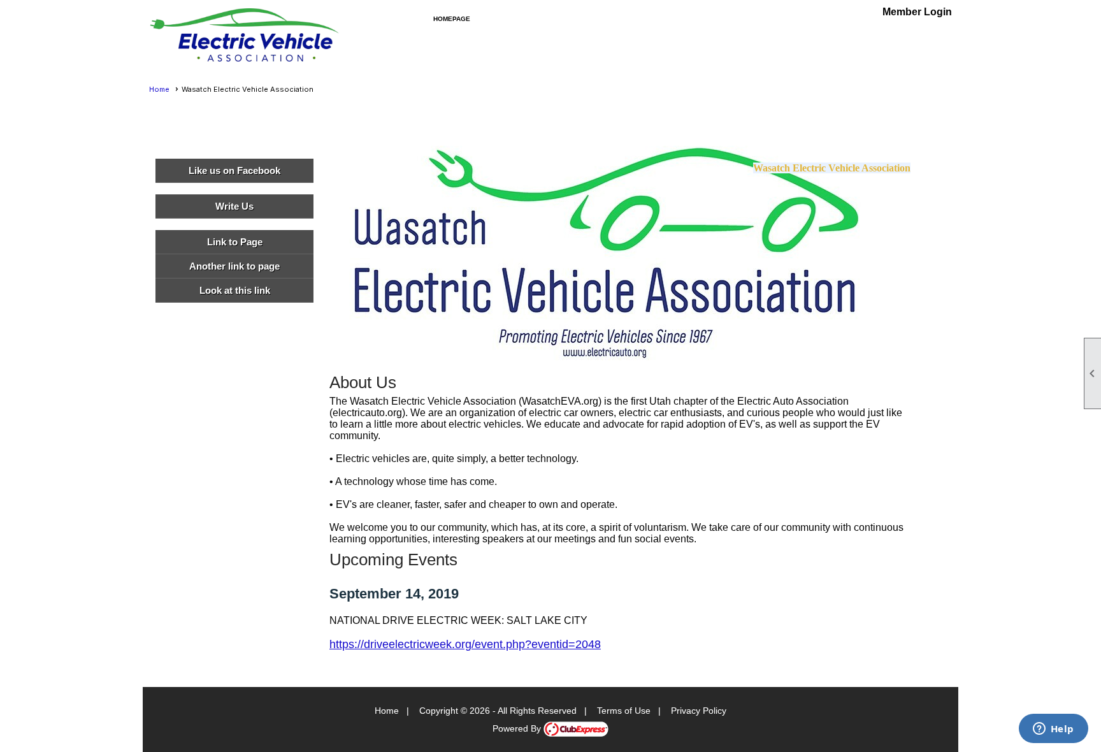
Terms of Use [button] (624, 710)
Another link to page (234, 266)
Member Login (917, 11)
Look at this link (234, 290)
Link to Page (235, 241)
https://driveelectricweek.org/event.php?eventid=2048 (465, 644)
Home (159, 89)
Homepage (451, 18)
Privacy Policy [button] (698, 710)
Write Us (234, 206)
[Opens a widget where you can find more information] (1053, 730)
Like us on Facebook (234, 170)
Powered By (518, 728)
